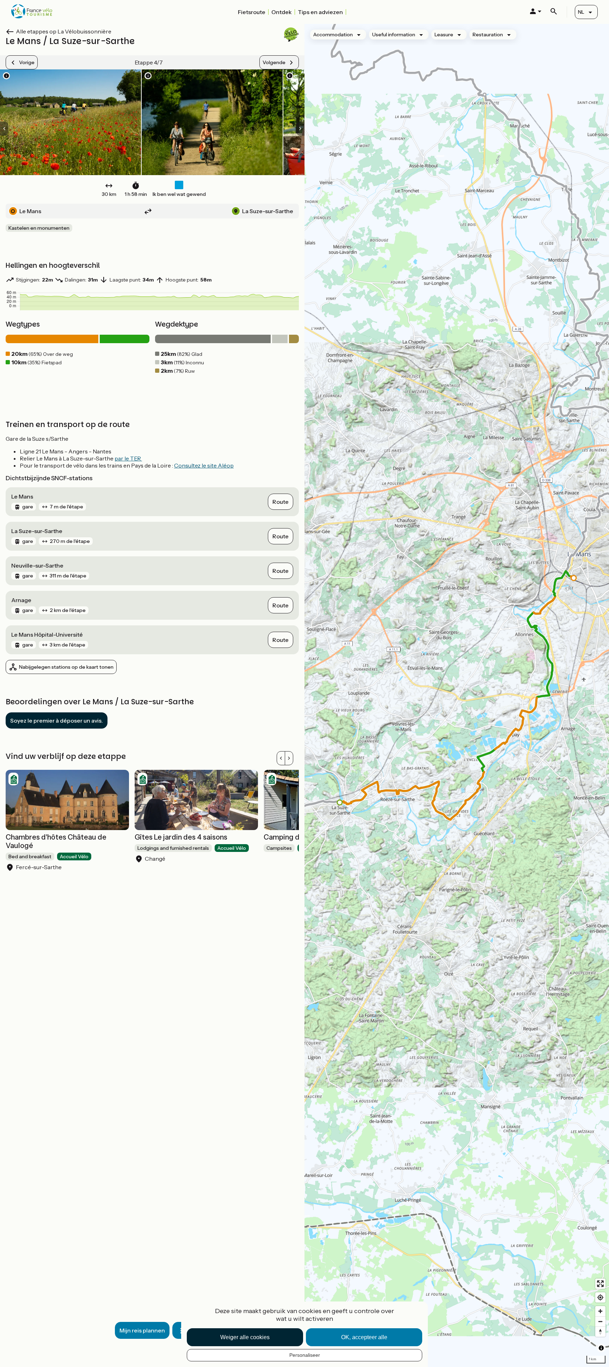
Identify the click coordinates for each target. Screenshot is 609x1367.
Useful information (393, 34)
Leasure (444, 34)
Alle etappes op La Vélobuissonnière (63, 31)
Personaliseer (304, 1355)
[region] (456, 695)
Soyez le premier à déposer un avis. (56, 720)
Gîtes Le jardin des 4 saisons (181, 837)
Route (280, 501)
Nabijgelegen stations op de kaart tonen (66, 667)
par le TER (128, 458)
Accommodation (333, 34)
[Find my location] (600, 1297)
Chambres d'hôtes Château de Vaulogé (56, 841)
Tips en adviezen (320, 12)
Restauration (488, 34)
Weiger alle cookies (245, 1337)
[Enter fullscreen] (600, 1284)
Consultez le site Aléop (204, 465)
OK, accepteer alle (364, 1337)
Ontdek (281, 12)
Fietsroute (251, 12)
